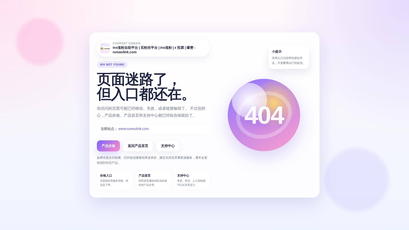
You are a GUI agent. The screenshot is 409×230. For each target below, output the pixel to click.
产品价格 (108, 146)
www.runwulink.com (133, 129)
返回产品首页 (138, 146)
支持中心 (168, 146)
